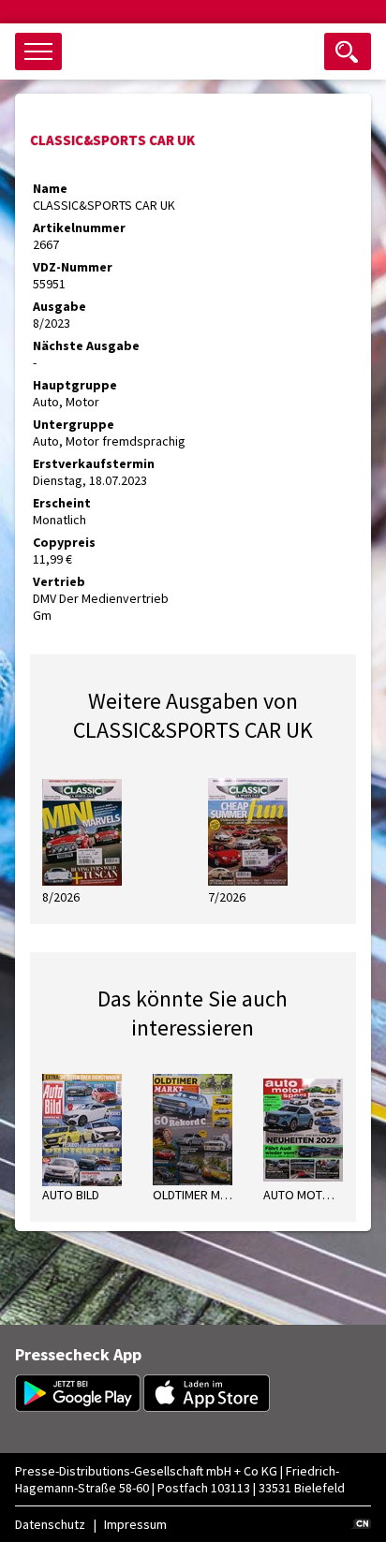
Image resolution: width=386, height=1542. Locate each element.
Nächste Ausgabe (86, 345)
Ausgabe (59, 306)
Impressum (135, 1524)
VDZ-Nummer (72, 266)
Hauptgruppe (75, 384)
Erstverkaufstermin (94, 463)
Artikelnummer (79, 227)
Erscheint (62, 502)
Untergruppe (73, 424)
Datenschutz (50, 1524)
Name (50, 188)
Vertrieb (59, 581)
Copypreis (64, 542)
